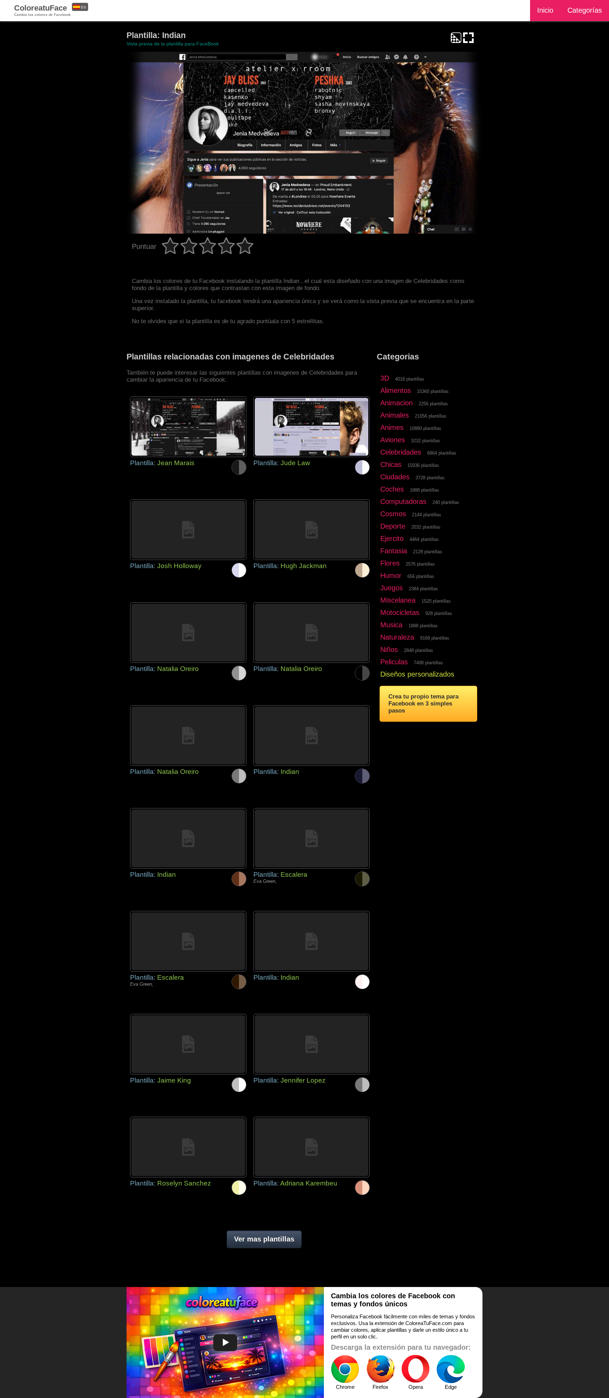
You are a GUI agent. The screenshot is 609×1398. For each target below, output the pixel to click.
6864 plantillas (441, 453)
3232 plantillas (425, 440)
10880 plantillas (425, 428)
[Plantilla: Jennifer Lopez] (311, 1044)
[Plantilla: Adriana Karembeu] (311, 1147)
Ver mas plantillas (264, 1239)
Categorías (584, 10)
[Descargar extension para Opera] (415, 1369)
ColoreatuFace (42, 10)
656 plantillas (420, 576)
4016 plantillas (409, 379)
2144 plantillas (426, 514)
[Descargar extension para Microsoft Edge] (451, 1369)
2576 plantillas (420, 564)
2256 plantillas (433, 403)
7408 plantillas (428, 662)
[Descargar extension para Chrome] (345, 1369)
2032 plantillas (426, 527)
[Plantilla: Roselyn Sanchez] (188, 1147)
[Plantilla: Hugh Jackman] (311, 529)
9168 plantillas (434, 638)
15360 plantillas (433, 391)
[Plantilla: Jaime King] (188, 1044)
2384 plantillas (423, 588)
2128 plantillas (427, 551)
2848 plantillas (418, 650)
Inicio (545, 10)
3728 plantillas (430, 477)
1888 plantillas (424, 490)
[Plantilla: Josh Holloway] (188, 529)
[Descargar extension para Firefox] (380, 1369)
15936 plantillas (423, 465)
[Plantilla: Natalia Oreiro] (188, 632)
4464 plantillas (424, 539)
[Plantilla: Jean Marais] (188, 426)
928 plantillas (438, 613)
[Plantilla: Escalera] (311, 838)
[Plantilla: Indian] (311, 735)
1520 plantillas (436, 601)
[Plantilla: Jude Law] (311, 426)
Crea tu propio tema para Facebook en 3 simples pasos (423, 703)
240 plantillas (445, 502)
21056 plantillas (431, 416)
